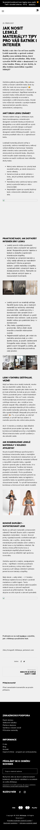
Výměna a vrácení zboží (12, 728)
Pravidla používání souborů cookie (19, 820)
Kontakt (6, 749)
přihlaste (6, 690)
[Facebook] (19, 793)
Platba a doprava (9, 725)
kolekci (23, 636)
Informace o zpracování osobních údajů (15, 786)
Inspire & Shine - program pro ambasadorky (19, 752)
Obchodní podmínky (10, 823)
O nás (5, 744)
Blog (4, 747)
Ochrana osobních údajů (28, 823)
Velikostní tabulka (9, 723)
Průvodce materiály (10, 730)
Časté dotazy (8, 720)
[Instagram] (24, 793)
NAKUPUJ (32, 4)
